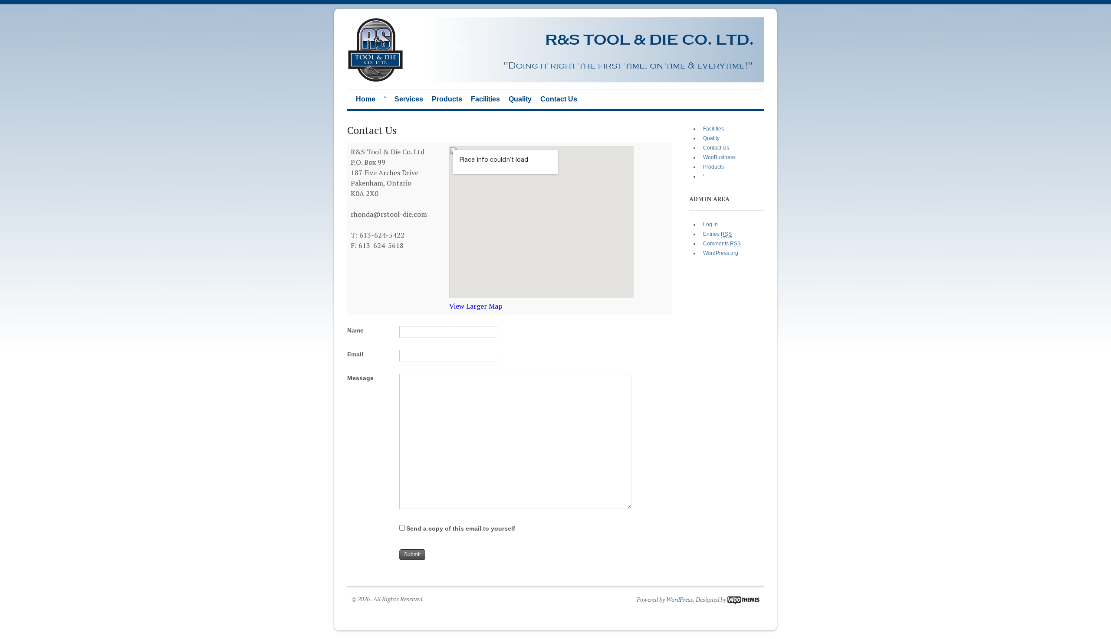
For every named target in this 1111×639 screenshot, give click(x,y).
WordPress (679, 599)
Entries (717, 234)
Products (447, 99)
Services (408, 99)
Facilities (485, 99)
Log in (710, 225)
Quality (520, 99)
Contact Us (558, 99)
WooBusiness (719, 157)
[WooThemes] (743, 599)
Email (355, 354)
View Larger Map (476, 306)
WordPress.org (720, 253)
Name (355, 330)
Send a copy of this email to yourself (460, 528)
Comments (722, 244)
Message (360, 378)
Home (365, 99)
